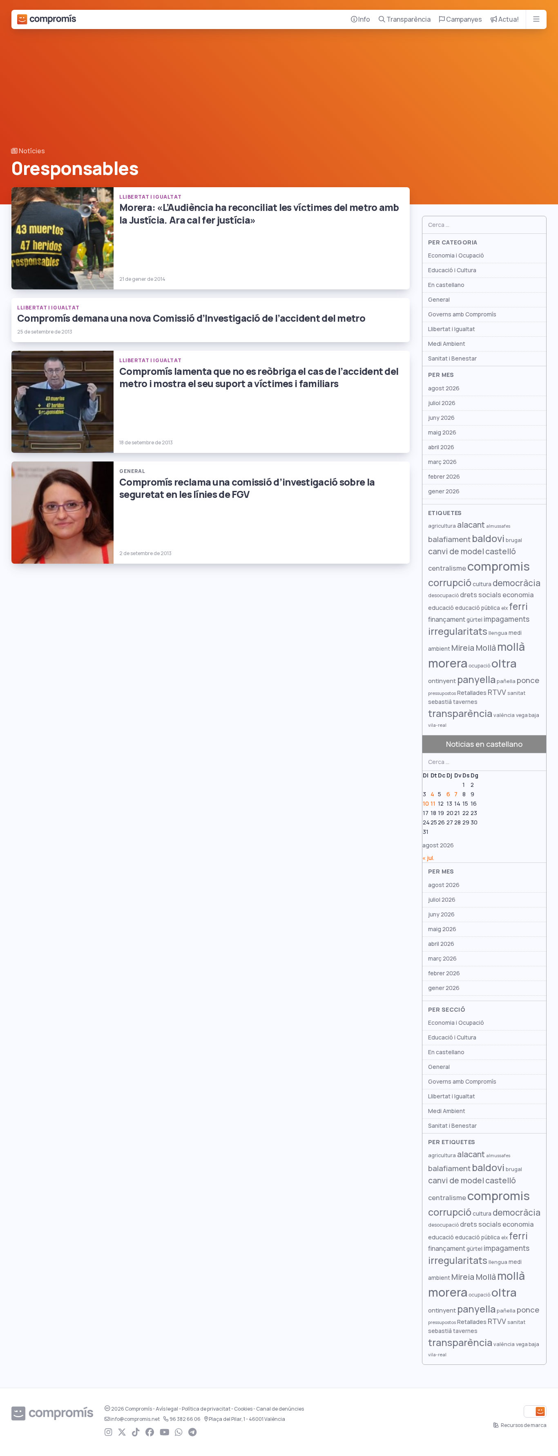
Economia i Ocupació (456, 255)
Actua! (508, 19)
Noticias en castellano (484, 744)
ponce (528, 680)
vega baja (527, 715)
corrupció (449, 582)
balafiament (449, 539)
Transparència (408, 19)
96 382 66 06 (185, 1419)
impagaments (506, 619)
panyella (476, 679)
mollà (511, 647)
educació (441, 608)
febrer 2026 (444, 476)
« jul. (428, 858)
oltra (504, 663)
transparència (460, 713)
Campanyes (463, 19)
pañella (506, 681)
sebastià (440, 702)
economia (518, 594)
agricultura (442, 525)
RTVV (497, 692)
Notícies (31, 151)
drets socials (480, 594)
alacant (471, 525)
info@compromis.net (135, 1419)
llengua (498, 632)
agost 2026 (444, 388)
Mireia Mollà (473, 648)
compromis (498, 566)
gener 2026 (444, 491)
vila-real (437, 725)
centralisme (447, 568)
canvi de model (456, 551)
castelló (500, 551)
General (439, 299)
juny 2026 (441, 417)
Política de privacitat (206, 1409)
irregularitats (457, 631)
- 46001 (247, 1419)
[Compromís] (46, 19)
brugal (514, 540)
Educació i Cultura (452, 270)
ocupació (479, 666)
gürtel (474, 619)
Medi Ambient (446, 343)
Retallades (472, 693)
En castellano (446, 285)
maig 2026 (442, 432)
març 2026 (442, 462)
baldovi (488, 538)
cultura (482, 584)
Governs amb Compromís (462, 314)
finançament (446, 619)
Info (363, 19)
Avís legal (167, 1409)
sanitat (516, 693)
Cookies (243, 1409)
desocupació (443, 595)
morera (447, 663)
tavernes (465, 702)
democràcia (516, 583)
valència (504, 715)
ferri (518, 606)
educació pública (477, 608)
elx (504, 608)
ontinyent (442, 681)
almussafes (498, 526)
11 (433, 803)
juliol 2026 (441, 403)
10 (426, 803)
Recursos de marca (523, 1425)
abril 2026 (441, 447)
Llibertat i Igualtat (451, 329)
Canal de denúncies (280, 1409)
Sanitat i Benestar (452, 358)
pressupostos (442, 693)
